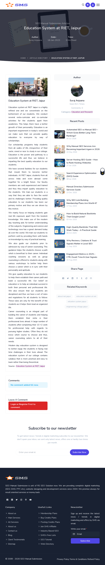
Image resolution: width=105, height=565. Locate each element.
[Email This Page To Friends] (91, 278)
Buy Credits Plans (48, 517)
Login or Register (19, 404)
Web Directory (47, 544)
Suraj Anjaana (77, 100)
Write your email (79, 529)
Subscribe (85, 540)
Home (23, 58)
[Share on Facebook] (63, 278)
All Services (13, 522)
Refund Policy (93, 559)
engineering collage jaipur (77, 306)
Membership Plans (48, 513)
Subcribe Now (79, 452)
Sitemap (11, 544)
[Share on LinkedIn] (72, 278)
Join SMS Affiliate (48, 526)
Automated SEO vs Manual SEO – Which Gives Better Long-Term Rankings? (82, 132)
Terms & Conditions (78, 559)
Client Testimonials (16, 539)
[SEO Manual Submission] (52, 478)
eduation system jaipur (77, 301)
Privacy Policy (63, 559)
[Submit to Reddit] (86, 278)
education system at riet (86, 296)
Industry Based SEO (49, 530)
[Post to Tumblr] (82, 278)
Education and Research (82, 112)
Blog (9, 535)
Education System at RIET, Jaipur (30, 366)
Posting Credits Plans (50, 522)
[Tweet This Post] (68, 278)
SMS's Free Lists (48, 535)
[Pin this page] (77, 278)
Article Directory (39, 58)
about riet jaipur (64, 296)
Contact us (12, 530)
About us (11, 513)
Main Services (13, 517)
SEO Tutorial (46, 539)
